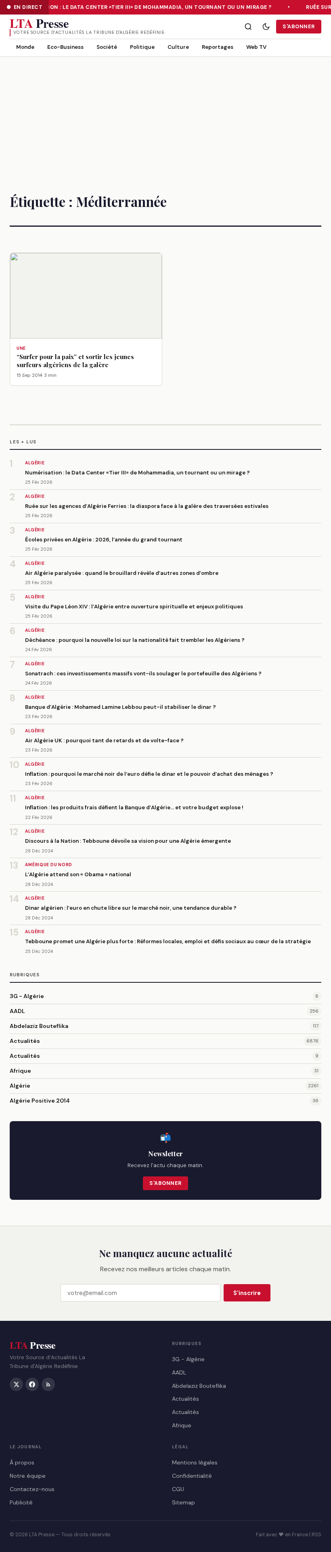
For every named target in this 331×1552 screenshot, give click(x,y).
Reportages (217, 47)
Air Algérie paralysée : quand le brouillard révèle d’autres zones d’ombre (121, 573)
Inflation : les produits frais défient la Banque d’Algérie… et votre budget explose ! (134, 807)
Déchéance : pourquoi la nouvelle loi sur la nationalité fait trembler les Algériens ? (135, 640)
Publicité (21, 1502)
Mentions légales (195, 1462)
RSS (316, 1534)
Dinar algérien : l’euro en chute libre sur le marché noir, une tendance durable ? (131, 907)
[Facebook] (32, 1384)
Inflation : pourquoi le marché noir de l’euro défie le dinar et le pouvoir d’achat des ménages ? (149, 774)
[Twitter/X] (16, 1384)
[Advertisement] (165, 117)
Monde (25, 47)
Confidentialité (192, 1475)
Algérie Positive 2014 (40, 1100)
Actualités (25, 1040)
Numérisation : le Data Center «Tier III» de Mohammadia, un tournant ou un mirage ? (142, 7)
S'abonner (299, 26)
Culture (178, 47)
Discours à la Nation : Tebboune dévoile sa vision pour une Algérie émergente (128, 841)
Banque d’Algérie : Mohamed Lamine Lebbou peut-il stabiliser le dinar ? (120, 707)
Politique (142, 47)
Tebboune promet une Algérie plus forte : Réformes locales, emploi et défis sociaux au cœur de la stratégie (168, 941)
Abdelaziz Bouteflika (39, 1026)
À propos (22, 1462)
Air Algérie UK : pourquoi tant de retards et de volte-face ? (104, 740)
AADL (17, 1011)
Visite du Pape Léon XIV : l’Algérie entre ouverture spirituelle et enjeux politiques (134, 606)
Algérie (20, 1085)
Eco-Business (65, 47)
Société (106, 47)
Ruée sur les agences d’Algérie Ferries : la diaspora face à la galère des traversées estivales (146, 506)
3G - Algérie (27, 996)
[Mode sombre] (266, 26)
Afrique (20, 1070)
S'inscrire (247, 1293)
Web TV (256, 47)
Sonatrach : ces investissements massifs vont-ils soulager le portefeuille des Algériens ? (143, 673)
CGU (178, 1489)
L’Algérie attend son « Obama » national (78, 874)
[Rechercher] (248, 26)
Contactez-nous (32, 1489)
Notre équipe (28, 1475)
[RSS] (48, 1384)
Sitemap (183, 1502)
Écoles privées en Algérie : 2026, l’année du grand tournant (103, 539)
